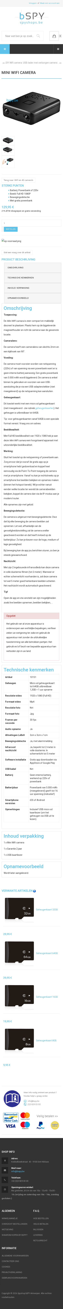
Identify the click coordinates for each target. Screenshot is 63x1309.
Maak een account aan (50, 3)
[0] (54, 36)
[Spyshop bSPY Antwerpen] (31, 18)
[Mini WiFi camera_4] (8, 161)
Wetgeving (7, 1229)
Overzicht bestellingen (14, 1224)
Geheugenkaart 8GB (46, 1040)
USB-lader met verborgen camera (40, 62)
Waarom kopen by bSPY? (14, 1235)
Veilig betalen (40, 1224)
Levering (38, 1235)
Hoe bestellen (41, 1218)
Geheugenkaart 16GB (47, 997)
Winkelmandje (10, 1218)
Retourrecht (40, 1240)
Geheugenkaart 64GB (47, 953)
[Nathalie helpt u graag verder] (31, 1098)
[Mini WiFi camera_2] (8, 140)
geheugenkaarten (44, 408)
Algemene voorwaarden (15, 1255)
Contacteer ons (10, 1261)
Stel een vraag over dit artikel (17, 252)
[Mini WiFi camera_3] (8, 150)
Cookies (6, 1267)
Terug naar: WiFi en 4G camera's (18, 180)
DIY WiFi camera (14, 62)
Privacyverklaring (12, 1272)
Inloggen (33, 3)
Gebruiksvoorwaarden (14, 1278)
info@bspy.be (17, 1171)
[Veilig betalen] (31, 1121)
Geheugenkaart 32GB (47, 909)
